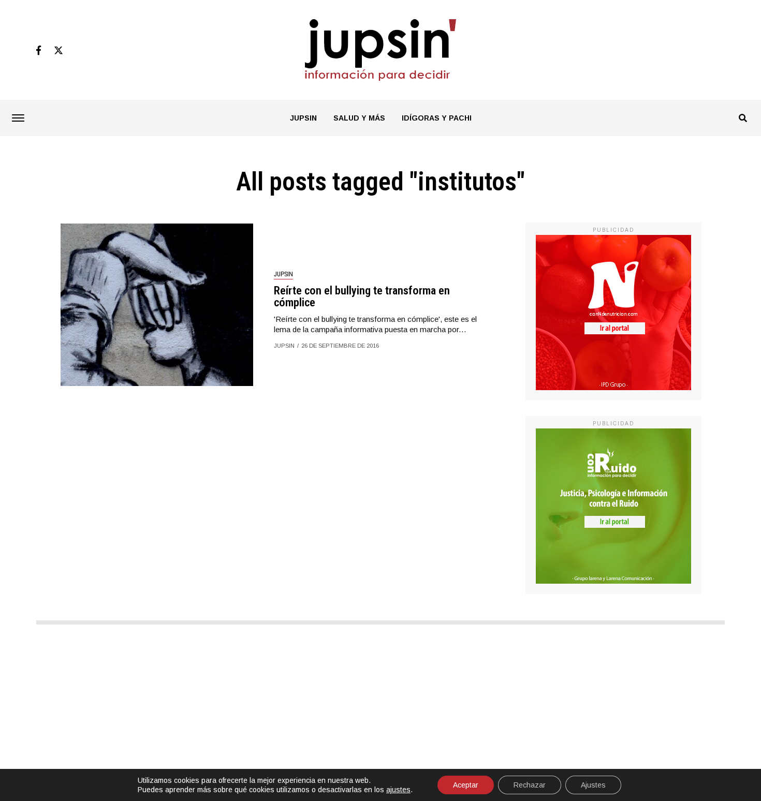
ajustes (398, 789)
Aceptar (465, 785)
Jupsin (303, 118)
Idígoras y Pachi (437, 118)
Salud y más (359, 118)
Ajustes (593, 785)
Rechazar (530, 785)
